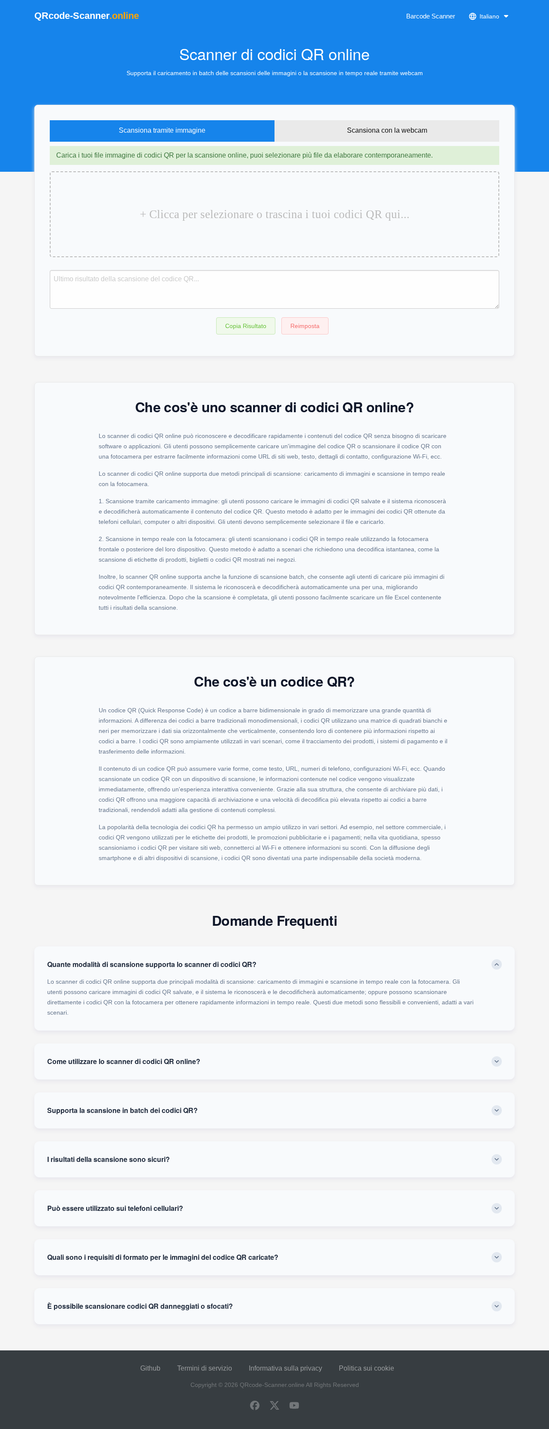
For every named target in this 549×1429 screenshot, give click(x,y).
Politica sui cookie (366, 1368)
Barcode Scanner (430, 16)
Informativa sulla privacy (285, 1368)
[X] (274, 1406)
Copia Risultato (245, 325)
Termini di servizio (204, 1368)
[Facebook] (254, 1406)
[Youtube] (294, 1406)
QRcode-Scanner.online (272, 1384)
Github (150, 1368)
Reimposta (305, 325)
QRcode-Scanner (86, 15)
